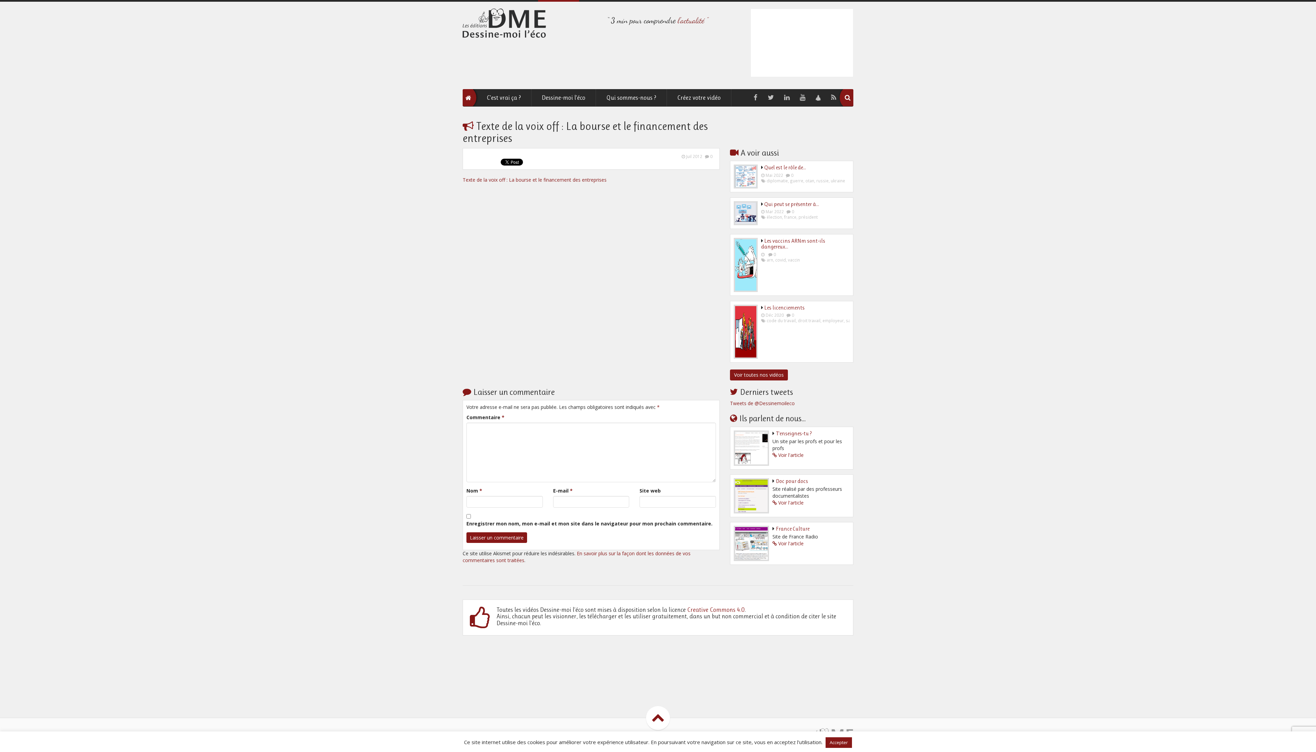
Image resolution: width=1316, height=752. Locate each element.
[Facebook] (755, 97)
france (790, 217)
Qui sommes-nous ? (631, 97)
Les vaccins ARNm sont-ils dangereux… (793, 244)
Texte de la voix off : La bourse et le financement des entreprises (535, 180)
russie (822, 180)
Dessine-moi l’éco (563, 97)
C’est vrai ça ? (504, 97)
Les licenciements (784, 307)
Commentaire (485, 417)
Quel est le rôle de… (785, 167)
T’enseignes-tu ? (794, 433)
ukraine (838, 180)
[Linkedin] (787, 97)
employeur (833, 320)
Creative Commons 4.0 (716, 609)
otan (809, 180)
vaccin (794, 260)
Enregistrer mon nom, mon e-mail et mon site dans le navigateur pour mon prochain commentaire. (589, 523)
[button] (847, 98)
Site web (650, 490)
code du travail (781, 320)
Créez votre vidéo (699, 97)
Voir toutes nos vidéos (759, 375)
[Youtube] (802, 97)
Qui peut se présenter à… (791, 204)
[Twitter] (770, 97)
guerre (796, 180)
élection (774, 217)
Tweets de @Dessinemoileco (762, 403)
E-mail (563, 490)
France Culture (792, 528)
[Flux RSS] (834, 97)
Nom (474, 490)
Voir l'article (791, 455)
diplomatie (777, 180)
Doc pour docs (792, 481)
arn (770, 260)
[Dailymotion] (818, 98)
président (808, 217)
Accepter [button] (839, 742)
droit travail (809, 320)
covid (780, 260)
